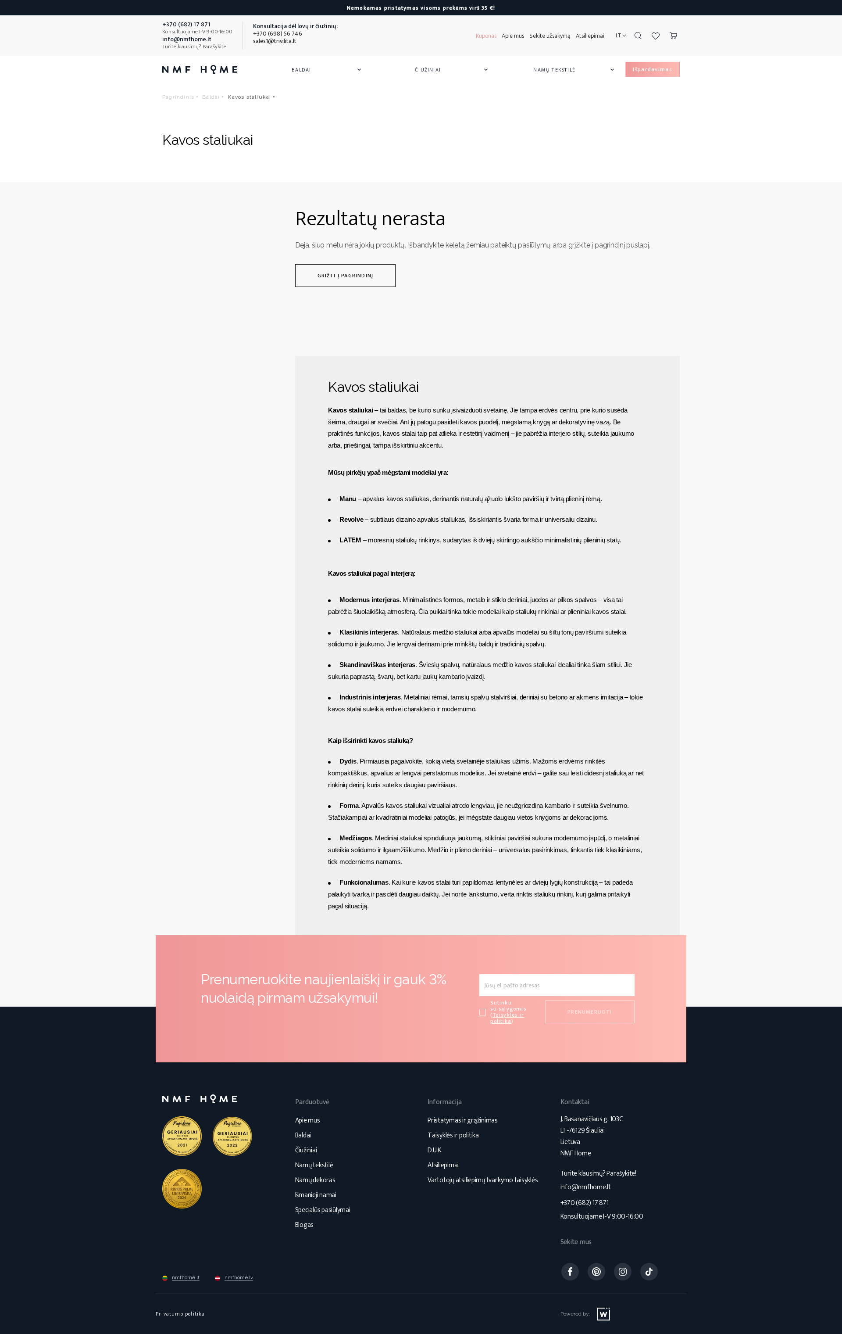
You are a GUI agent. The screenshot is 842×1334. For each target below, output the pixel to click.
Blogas (304, 1225)
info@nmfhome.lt (585, 1187)
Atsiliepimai (590, 36)
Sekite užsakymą (550, 36)
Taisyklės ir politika (453, 1135)
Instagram (623, 1271)
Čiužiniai (452, 69)
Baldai (327, 69)
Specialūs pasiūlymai (322, 1210)
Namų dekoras (315, 1180)
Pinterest (596, 1271)
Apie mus (513, 36)
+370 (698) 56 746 (277, 34)
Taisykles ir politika (507, 1018)
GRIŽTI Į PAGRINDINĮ (346, 275)
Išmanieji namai (315, 1195)
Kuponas (486, 36)
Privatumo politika (180, 1313)
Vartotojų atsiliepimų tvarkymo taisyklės (483, 1180)
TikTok (649, 1271)
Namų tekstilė (574, 69)
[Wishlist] (656, 35)
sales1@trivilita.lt (274, 41)
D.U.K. (435, 1150)
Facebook (570, 1271)
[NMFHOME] (199, 69)
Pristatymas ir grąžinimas (463, 1120)
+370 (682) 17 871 (584, 1203)
